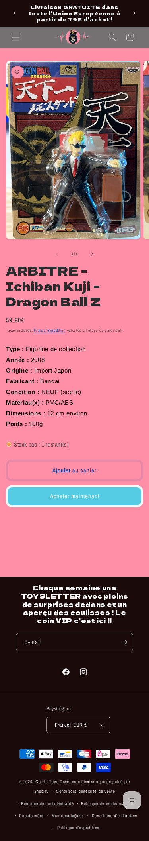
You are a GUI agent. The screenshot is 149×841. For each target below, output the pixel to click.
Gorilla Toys (46, 781)
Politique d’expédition (78, 827)
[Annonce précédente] (14, 13)
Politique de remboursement (108, 803)
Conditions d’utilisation (114, 815)
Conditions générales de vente (85, 791)
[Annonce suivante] (134, 13)
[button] (16, 37)
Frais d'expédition (50, 330)
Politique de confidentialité (47, 803)
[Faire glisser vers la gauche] (57, 254)
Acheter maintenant (74, 496)
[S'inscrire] (124, 642)
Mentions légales (68, 815)
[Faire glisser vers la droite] (92, 254)
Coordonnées (31, 815)
